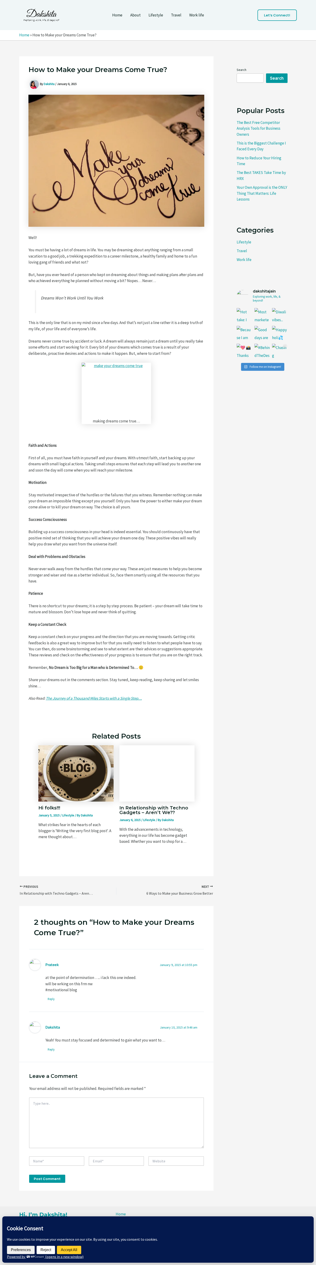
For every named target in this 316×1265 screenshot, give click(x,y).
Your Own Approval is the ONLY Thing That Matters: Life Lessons (262, 193)
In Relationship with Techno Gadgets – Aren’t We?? (153, 810)
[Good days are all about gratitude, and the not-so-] (262, 333)
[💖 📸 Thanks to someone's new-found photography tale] (244, 351)
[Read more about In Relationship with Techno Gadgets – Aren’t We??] (157, 773)
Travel (176, 15)
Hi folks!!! (49, 808)
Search (241, 70)
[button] (277, 15)
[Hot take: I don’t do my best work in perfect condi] (244, 316)
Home (117, 15)
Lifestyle (156, 15)
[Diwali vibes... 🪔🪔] (280, 316)
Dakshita (52, 1027)
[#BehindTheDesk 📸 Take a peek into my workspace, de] (262, 351)
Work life (196, 15)
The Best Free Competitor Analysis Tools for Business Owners (258, 128)
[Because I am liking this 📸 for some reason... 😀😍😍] (244, 333)
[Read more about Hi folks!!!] (76, 773)
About (135, 15)
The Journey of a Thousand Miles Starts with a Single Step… (94, 698)
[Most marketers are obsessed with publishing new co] (262, 316)
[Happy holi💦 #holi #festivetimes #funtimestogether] (280, 333)
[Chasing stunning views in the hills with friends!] (280, 351)
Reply (51, 999)
